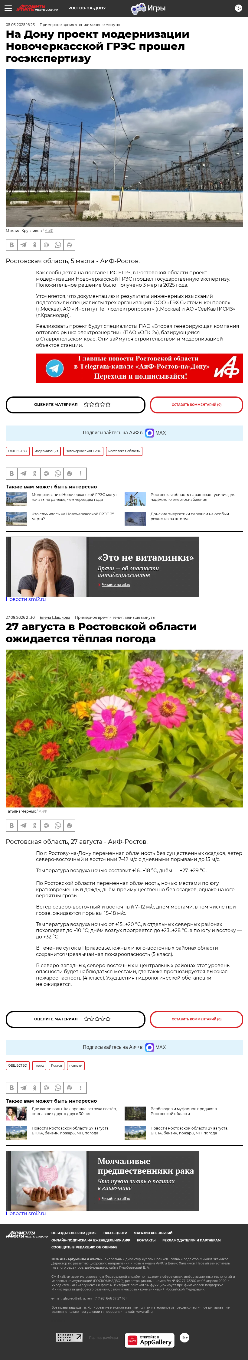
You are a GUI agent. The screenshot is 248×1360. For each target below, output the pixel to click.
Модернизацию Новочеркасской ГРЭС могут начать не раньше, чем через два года (74, 497)
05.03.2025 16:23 (20, 24)
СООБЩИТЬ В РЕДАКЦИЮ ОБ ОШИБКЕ (84, 1247)
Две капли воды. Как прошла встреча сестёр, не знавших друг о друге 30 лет (74, 1111)
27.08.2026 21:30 (20, 617)
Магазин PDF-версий (153, 1233)
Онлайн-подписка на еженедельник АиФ (90, 1240)
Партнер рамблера (103, 1337)
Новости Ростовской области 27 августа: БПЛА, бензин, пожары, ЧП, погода (70, 1130)
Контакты (146, 1240)
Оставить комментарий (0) (197, 405)
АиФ (49, 230)
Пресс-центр (115, 1233)
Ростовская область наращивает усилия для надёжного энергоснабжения (193, 497)
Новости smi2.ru (26, 599)
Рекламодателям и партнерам (191, 1240)
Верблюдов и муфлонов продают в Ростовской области (184, 1111)
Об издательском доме (73, 1233)
